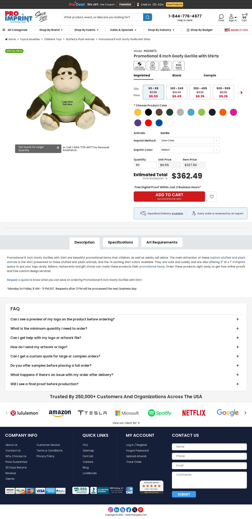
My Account (140, 435)
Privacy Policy (46, 456)
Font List (88, 456)
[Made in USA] (236, 30)
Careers (88, 461)
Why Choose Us (15, 456)
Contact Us (13, 450)
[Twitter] (134, 509)
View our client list (124, 423)
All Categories (17, 30)
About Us (11, 444)
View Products (174, 4)
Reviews (10, 473)
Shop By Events (84, 30)
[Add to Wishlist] (214, 194)
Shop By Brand (49, 30)
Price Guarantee (16, 461)
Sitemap (88, 450)
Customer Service (48, 444)
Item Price (190, 160)
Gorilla (164, 133)
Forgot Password (137, 450)
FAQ (85, 444)
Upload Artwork (136, 456)
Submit (184, 494)
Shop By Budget (202, 30)
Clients (9, 478)
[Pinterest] (140, 509)
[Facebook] (128, 509)
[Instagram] (110, 509)
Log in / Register (136, 444)
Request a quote (18, 280)
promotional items (152, 266)
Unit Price (164, 160)
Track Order (134, 461)
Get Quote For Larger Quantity (31, 148)
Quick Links (95, 435)
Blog (86, 467)
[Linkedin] (116, 509)
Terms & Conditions (50, 450)
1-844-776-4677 (82, 147)
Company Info (21, 435)
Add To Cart (169, 196)
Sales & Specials (121, 30)
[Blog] (122, 509)
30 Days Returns (16, 467)
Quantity (140, 160)
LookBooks (90, 473)
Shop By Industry (159, 30)
